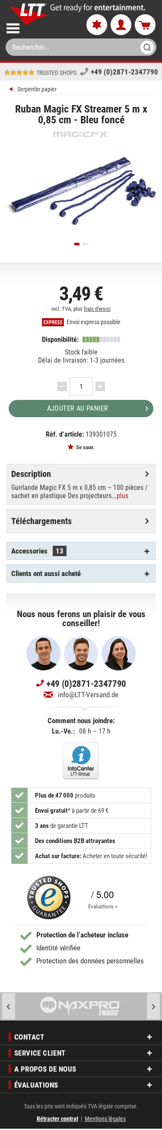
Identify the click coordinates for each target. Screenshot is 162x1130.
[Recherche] (144, 47)
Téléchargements (41, 521)
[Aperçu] (11, 90)
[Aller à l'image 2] (85, 244)
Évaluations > (103, 906)
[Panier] (145, 25)
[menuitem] (39, 26)
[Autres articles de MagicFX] (81, 134)
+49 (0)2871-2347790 (124, 72)
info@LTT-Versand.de (88, 694)
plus (122, 496)
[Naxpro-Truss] (81, 1006)
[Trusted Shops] (48, 897)
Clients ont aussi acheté (46, 573)
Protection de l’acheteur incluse (82, 934)
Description (31, 474)
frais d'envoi (97, 309)
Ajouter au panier (77, 408)
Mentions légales (105, 1118)
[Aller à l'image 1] (76, 244)
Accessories (37, 551)
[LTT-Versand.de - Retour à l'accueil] (29, 14)
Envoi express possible (93, 322)
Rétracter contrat (57, 1118)
